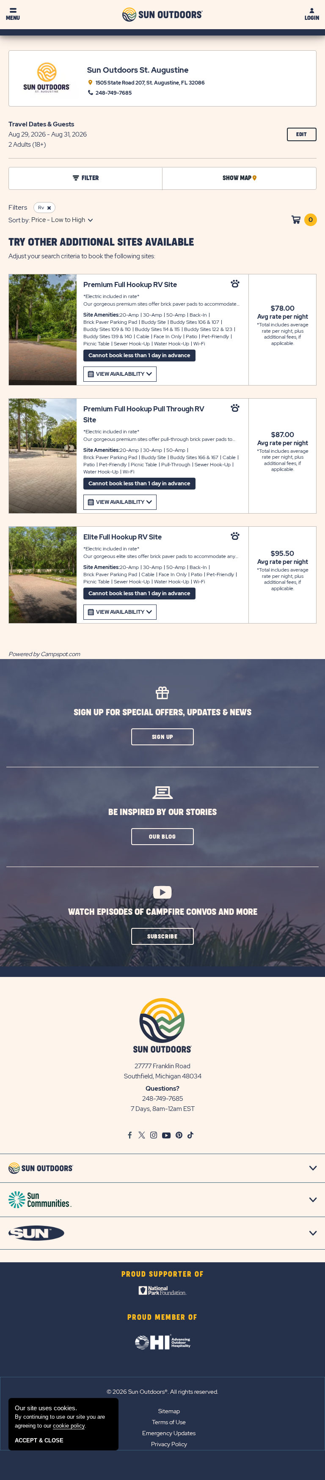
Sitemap (169, 1411)
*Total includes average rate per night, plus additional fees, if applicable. (282, 334)
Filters (17, 207)
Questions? (162, 1088)
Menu (13, 18)
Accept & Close (39, 1440)
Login (312, 18)
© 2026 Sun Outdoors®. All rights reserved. (162, 1391)
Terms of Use (169, 1422)
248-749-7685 (162, 1098)
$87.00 (282, 435)
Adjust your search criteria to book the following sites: (81, 256)
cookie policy (69, 1426)
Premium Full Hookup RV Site (130, 284)
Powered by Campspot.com (44, 654)
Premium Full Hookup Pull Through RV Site (143, 414)
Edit (306, 136)
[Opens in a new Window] (163, 1292)
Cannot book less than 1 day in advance (139, 355)
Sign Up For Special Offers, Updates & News (162, 712)
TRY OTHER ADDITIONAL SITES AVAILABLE (101, 242)
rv (41, 207)
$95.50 (282, 554)
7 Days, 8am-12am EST (163, 1109)
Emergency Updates (169, 1433)
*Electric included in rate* (163, 300)
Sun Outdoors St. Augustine (138, 70)
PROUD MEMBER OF (162, 1317)
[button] (162, 736)
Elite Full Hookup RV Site (122, 537)
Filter (90, 178)
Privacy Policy (169, 1444)
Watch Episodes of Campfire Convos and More (162, 912)
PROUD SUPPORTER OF (162, 1274)
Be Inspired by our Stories (162, 812)
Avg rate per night (282, 316)
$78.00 (283, 308)
